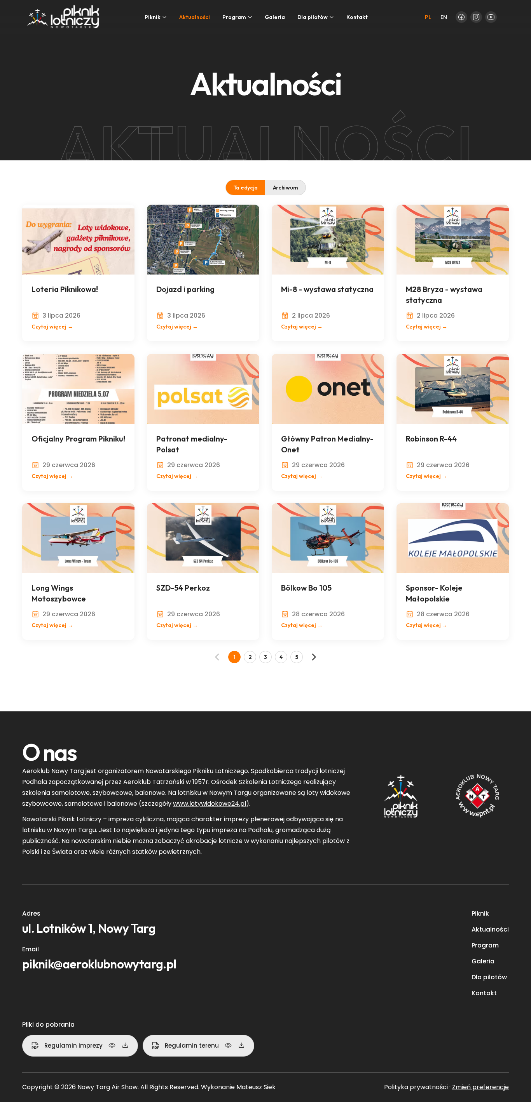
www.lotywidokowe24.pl (209, 803)
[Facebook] (461, 17)
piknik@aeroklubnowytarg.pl (99, 964)
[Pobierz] (125, 1045)
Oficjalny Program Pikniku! (78, 438)
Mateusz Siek (256, 1087)
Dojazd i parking (185, 289)
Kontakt (357, 17)
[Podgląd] (112, 1045)
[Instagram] (476, 17)
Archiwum (285, 187)
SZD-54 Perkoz (183, 588)
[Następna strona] (313, 657)
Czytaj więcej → (52, 326)
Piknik (480, 913)
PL (428, 17)
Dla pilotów (489, 977)
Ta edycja (245, 187)
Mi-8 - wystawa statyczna (327, 289)
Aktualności (194, 17)
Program (485, 945)
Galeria (275, 17)
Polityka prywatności (416, 1087)
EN (443, 17)
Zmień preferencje (480, 1087)
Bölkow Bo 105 (306, 588)
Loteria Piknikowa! (64, 289)
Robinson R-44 (431, 438)
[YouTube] (491, 17)
